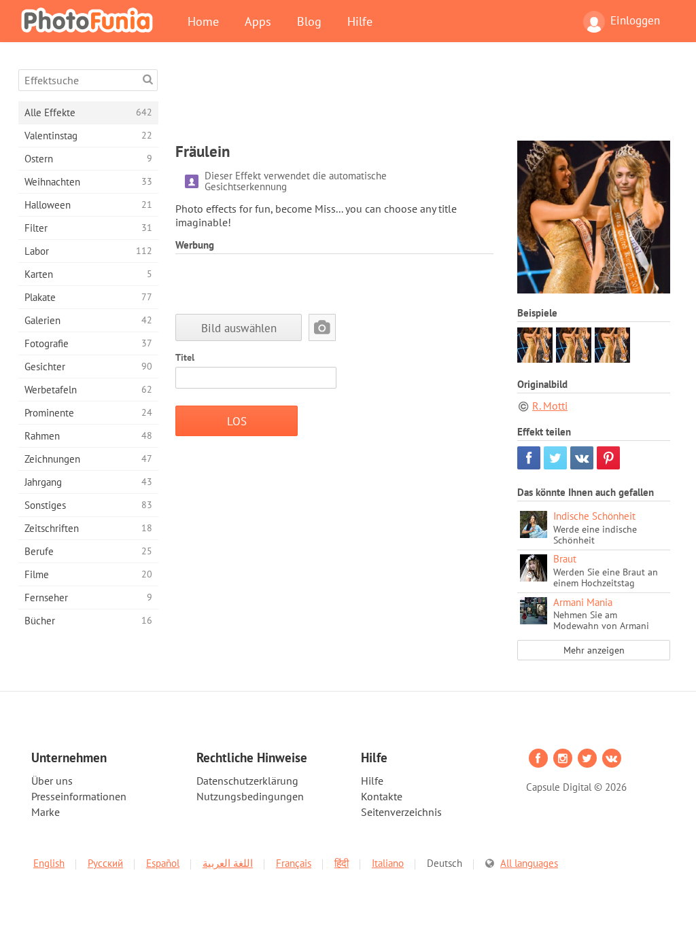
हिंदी (341, 863)
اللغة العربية (228, 863)
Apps (258, 21)
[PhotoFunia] (90, 19)
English (49, 863)
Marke (45, 812)
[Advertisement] (422, 99)
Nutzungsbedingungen (250, 796)
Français (293, 863)
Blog (309, 21)
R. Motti (550, 405)
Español (162, 863)
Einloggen (635, 20)
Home (203, 21)
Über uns (52, 780)
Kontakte (381, 796)
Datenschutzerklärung (247, 780)
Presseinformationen (78, 796)
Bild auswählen (239, 328)
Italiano (388, 863)
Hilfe (359, 21)
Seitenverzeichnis (401, 812)
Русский (105, 863)
